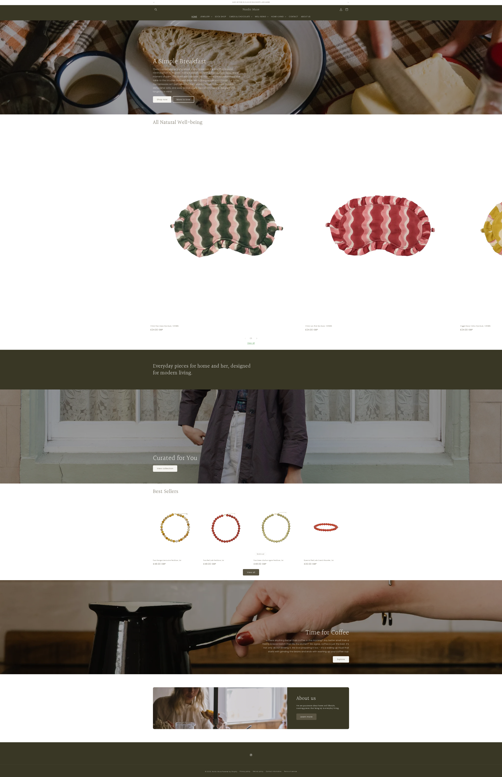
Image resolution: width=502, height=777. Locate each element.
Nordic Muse (217, 771)
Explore (341, 659)
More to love (183, 99)
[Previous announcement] (154, 2)
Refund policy (258, 771)
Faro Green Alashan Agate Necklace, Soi (268, 560)
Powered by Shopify (229, 771)
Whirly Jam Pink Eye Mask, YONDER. (318, 326)
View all (251, 343)
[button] (156, 9)
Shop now (162, 99)
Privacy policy (245, 771)
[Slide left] (245, 338)
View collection (165, 468)
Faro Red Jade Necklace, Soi (213, 560)
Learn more (306, 716)
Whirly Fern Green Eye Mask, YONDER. (164, 326)
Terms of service (290, 771)
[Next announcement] (348, 2)
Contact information (274, 771)
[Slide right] (257, 338)
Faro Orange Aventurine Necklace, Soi (167, 560)
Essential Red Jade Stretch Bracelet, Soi (319, 560)
